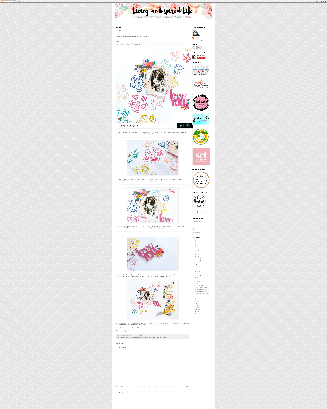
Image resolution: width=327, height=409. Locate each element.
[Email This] (136, 335)
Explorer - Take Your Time (201, 287)
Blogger (181, 405)
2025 (195, 242)
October (197, 262)
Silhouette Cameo (163, 337)
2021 (195, 250)
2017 (195, 311)
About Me (151, 22)
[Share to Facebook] (141, 335)
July (196, 268)
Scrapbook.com (197, 222)
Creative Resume (180, 22)
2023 (195, 246)
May (196, 301)
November (197, 260)
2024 (195, 244)
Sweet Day (197, 279)
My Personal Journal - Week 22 (202, 291)
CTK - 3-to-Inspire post (200, 298)
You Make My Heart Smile (161, 275)
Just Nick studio (136, 337)
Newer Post (119, 386)
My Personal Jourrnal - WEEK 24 (202, 275)
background (122, 337)
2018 (195, 256)
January (197, 309)
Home (144, 22)
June (196, 270)
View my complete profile (198, 40)
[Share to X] (139, 335)
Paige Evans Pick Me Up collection (152, 337)
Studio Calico (197, 221)
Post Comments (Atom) (127, 392)
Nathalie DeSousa (198, 37)
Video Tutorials (169, 22)
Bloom (196, 277)
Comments (197, 232)
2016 (195, 313)
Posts (195, 230)
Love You (197, 283)
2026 (195, 240)
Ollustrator (170, 405)
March (196, 305)
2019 (195, 254)
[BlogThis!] (137, 335)
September (198, 264)
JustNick (124, 328)
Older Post (186, 386)
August (197, 266)
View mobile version (152, 389)
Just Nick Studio (156, 43)
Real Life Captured (199, 271)
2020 (195, 252)
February (197, 307)
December (197, 258)
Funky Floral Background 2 (146, 132)
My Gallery (159, 22)
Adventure (197, 281)
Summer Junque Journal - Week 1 (202, 294)
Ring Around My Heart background (172, 226)
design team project (128, 337)
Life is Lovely (198, 296)
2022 (195, 248)
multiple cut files (142, 337)
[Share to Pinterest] (142, 335)
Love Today (197, 273)
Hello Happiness (199, 285)
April (196, 303)
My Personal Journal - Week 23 (202, 289)
